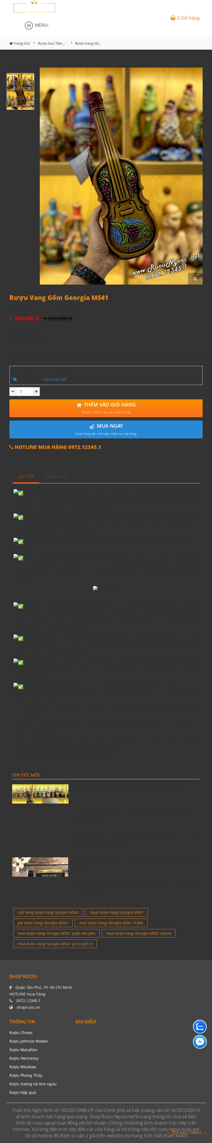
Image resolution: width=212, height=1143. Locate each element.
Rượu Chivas (21, 1032)
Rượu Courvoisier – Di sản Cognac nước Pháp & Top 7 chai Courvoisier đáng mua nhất (136, 838)
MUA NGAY (106, 429)
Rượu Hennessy (23, 1058)
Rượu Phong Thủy (25, 1075)
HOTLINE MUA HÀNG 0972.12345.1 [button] (57, 447)
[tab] (26, 477)
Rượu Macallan (23, 1049)
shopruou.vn (28, 1007)
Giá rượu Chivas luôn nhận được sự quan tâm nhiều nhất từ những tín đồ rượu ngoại (136, 888)
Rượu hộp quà (22, 1092)
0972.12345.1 (28, 1000)
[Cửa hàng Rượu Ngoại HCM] (34, 6)
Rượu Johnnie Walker (28, 1041)
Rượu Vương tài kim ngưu (33, 1083)
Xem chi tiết (54, 379)
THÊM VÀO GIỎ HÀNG (109, 408)
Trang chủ (21, 43)
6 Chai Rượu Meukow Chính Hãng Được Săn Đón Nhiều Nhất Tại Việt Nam (136, 863)
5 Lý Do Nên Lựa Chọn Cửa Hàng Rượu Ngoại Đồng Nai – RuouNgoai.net (136, 813)
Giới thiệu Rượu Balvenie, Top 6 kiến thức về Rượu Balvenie (129, 787)
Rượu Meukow (22, 1066)
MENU (41, 25)
